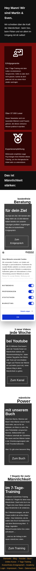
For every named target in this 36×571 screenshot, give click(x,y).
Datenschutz (30, 568)
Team (20, 568)
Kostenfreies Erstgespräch (13, 565)
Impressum (12, 568)
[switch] (31, 292)
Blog (15, 558)
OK (18, 317)
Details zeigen (25, 311)
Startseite (7, 558)
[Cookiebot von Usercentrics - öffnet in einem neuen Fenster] (25, 252)
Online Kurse (10, 562)
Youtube (22, 558)
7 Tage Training (24, 562)
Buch (29, 558)
